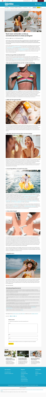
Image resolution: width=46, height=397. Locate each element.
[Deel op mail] (14, 316)
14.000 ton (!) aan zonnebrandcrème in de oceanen (29, 195)
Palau (24, 197)
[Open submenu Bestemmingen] (9, 7)
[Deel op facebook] (10, 316)
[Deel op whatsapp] (11, 316)
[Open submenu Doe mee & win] (27, 7)
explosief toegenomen (10, 47)
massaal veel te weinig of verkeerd (16, 46)
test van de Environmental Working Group (18, 58)
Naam (9, 334)
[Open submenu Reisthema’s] (22, 7)
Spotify (20, 313)
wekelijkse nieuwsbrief (34, 313)
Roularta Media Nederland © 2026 (23, 387)
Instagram (16, 313)
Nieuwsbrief (34, 7)
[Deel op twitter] (13, 316)
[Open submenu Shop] (30, 7)
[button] (41, 1)
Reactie (9, 323)
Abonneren (38, 7)
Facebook (14, 313)
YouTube (23, 313)
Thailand (27, 197)
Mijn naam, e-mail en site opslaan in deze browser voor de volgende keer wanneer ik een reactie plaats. (22, 341)
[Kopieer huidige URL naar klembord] (16, 316)
